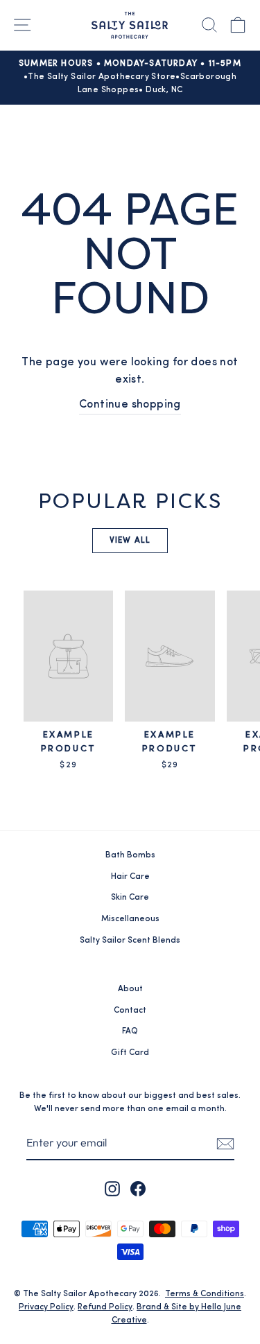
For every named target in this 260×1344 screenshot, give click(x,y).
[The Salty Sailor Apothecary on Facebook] (138, 1188)
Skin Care (130, 897)
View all (130, 540)
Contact (130, 1010)
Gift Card (130, 1053)
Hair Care (130, 877)
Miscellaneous (130, 919)
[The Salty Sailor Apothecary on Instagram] (112, 1188)
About (130, 989)
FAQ (130, 1031)
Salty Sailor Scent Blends (130, 940)
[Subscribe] (225, 1144)
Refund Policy (105, 1307)
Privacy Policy (46, 1307)
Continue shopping (130, 404)
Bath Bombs (130, 855)
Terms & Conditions (204, 1294)
